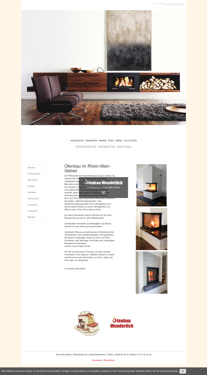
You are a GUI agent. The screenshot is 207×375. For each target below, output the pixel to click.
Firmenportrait (34, 173)
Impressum (33, 204)
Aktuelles (32, 217)
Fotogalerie (33, 210)
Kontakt (31, 186)
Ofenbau (31, 167)
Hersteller (32, 192)
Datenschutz (33, 198)
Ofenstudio (32, 179)
